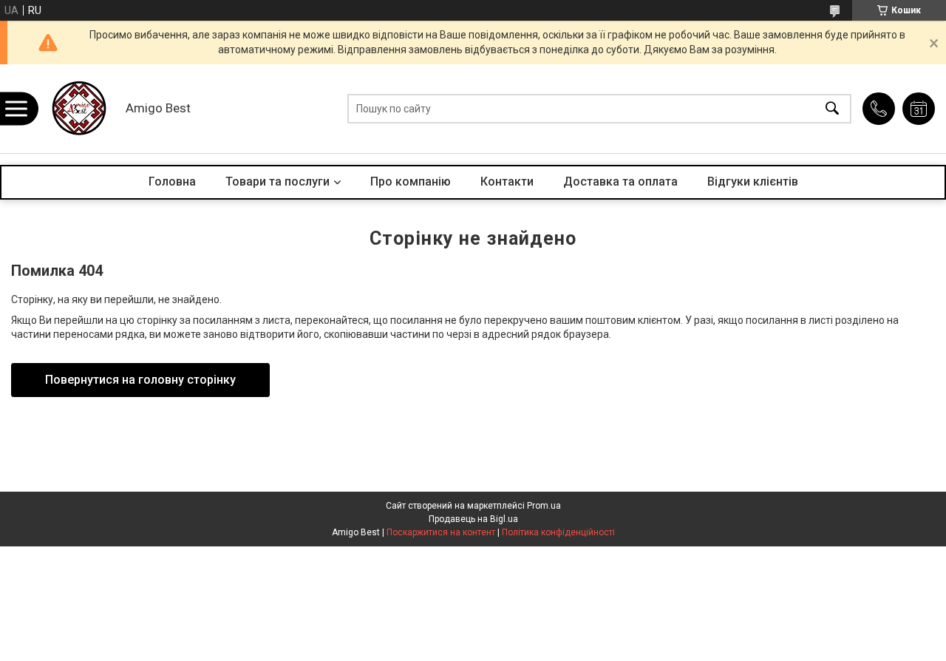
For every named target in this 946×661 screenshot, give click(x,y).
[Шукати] (832, 109)
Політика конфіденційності (558, 532)
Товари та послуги (277, 181)
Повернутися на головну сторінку (140, 380)
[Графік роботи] (918, 108)
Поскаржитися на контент (441, 532)
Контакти (507, 181)
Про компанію (410, 181)
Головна (172, 181)
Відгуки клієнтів (752, 181)
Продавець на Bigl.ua (473, 519)
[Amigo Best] (78, 109)
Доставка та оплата (620, 181)
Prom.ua (544, 506)
